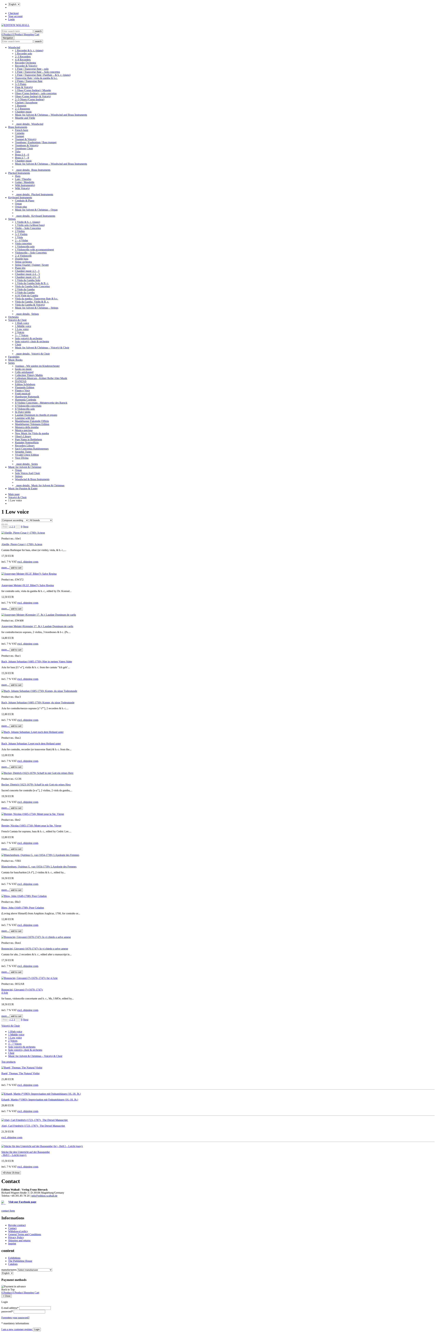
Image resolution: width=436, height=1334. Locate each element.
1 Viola (19, 237)
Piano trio (20, 267)
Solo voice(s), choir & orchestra (32, 341)
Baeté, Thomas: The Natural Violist (20, 1073)
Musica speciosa (24, 430)
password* (7, 1311)
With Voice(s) (22, 188)
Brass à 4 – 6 (22, 154)
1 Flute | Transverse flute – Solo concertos (37, 71)
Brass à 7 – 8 (22, 157)
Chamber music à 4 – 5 (27, 274)
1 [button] (10, 526)
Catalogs (13, 1264)
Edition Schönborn (25, 384)
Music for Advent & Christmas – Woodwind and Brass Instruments (51, 114)
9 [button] (21, 526)
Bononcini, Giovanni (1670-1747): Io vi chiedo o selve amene (34, 948)
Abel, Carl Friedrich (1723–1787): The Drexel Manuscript (33, 1125)
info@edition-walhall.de (44, 1195)
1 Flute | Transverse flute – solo (32, 68)
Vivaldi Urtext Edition (27, 454)
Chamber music (23, 111)
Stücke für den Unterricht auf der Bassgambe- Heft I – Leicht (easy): (25, 1154)
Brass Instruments (17, 127)
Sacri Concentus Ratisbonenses (32, 448)
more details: (29, 124)
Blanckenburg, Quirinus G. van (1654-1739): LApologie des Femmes (38, 866)
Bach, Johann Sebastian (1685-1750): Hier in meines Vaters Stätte (36, 661)
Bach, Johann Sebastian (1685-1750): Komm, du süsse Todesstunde (37, 702)
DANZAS (20, 381)
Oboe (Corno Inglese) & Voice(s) (33, 96)
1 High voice (22, 323)
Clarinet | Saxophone (26, 102)
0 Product (6, 34)
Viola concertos (23, 243)
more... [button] (5, 567)
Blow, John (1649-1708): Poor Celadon (22, 907)
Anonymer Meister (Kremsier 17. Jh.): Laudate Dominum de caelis (37, 626)
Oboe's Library (23, 436)
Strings (12, 218)
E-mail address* (10, 1307)
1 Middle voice (23, 326)
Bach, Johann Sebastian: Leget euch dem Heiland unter (31, 743)
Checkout (13, 13)
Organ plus (21, 206)
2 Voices (19, 332)
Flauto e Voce (22, 390)
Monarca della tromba (26, 427)
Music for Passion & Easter (22, 488)
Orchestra (13, 317)
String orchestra (23, 261)
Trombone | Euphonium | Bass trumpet (35, 142)
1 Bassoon (20, 105)
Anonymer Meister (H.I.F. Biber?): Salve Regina (27, 585)
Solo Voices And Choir (27, 473)
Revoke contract (17, 1225)
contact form (8, 1210)
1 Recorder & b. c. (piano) (29, 50)
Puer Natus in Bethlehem (28, 439)
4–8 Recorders (23, 59)
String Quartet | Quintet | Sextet (32, 264)
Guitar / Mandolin (24, 182)
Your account (15, 16)
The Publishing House (20, 1260)
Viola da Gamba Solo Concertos (32, 286)
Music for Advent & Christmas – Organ (36, 209)
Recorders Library (25, 445)
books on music (23, 369)
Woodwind (14, 47)
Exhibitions (14, 1257)
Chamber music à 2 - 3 (27, 271)
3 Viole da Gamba (25, 292)
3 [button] (14, 526)
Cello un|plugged (24, 372)
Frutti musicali (22, 393)
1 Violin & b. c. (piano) (27, 222)
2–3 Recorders (23, 56)
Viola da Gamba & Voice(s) (30, 304)
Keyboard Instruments (20, 197)
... (18, 526)
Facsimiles (13, 356)
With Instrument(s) (25, 185)
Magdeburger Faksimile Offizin (32, 421)
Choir (18, 344)
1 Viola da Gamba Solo (27, 280)
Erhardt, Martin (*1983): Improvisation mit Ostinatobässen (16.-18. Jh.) (39, 1099)
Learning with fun (24, 418)
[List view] (2, 524)
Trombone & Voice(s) (26, 145)
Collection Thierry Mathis (29, 375)
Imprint (12, 1243)
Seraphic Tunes (23, 451)
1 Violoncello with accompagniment (34, 249)
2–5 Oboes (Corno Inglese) (29, 99)
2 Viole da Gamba (25, 289)
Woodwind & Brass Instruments (32, 479)
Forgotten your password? (15, 1317)
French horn (21, 130)
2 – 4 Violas (21, 240)
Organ (18, 203)
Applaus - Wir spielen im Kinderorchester (37, 366)
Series (11, 362)
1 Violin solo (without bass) (30, 225)
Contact (12, 1228)
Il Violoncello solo (25, 408)
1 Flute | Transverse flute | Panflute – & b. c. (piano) (43, 75)
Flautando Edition (24, 387)
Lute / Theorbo (23, 179)
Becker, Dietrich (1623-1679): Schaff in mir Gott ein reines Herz (36, 784)
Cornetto (19, 133)
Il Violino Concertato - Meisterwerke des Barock (41, 402)
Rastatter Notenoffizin (27, 442)
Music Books (15, 359)
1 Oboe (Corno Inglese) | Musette (33, 90)
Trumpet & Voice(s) (25, 139)
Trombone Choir (24, 148)
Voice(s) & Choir (17, 320)
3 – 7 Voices (21, 335)
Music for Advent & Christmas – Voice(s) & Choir (42, 347)
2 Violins (20, 231)
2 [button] (12, 526)
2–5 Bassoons (22, 108)
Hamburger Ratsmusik (27, 396)
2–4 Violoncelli (23, 255)
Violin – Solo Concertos (28, 228)
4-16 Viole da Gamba (26, 295)
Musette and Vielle (25, 117)
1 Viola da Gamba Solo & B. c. (32, 283)
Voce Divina (21, 457)
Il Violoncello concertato (28, 405)
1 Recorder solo (23, 53)
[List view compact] (6, 524)
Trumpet (19, 136)
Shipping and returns (19, 1240)
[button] (25, 526)
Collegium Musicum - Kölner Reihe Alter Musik (41, 378)
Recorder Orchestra (25, 62)
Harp (17, 176)
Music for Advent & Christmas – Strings (36, 307)
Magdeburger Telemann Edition (32, 424)
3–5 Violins (21, 234)
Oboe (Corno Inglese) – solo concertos (36, 93)
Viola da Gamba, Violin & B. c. (32, 301)
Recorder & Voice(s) (26, 65)
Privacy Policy (16, 1237)
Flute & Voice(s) (24, 87)
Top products (8, 1061)
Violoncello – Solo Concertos (31, 252)
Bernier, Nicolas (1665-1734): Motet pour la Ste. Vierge (31, 825)
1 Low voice (22, 329)
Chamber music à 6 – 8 (27, 277)
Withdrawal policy (18, 1231)
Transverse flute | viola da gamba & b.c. (36, 78)
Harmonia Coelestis (25, 399)
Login (11, 19)
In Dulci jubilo (23, 411)
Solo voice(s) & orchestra (28, 338)
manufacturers (9, 1269)
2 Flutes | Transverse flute (28, 81)
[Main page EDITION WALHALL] (15, 25)
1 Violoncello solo (25, 246)
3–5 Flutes (20, 84)
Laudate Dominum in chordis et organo (36, 415)
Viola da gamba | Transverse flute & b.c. (36, 298)
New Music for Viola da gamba (32, 433)
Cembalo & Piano (24, 200)
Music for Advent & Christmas (24, 467)
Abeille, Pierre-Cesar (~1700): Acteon (21, 544)
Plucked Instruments (19, 173)
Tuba (17, 151)
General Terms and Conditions (24, 1234)
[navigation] (8, 1289)
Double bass (21, 258)
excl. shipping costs (27, 561)
